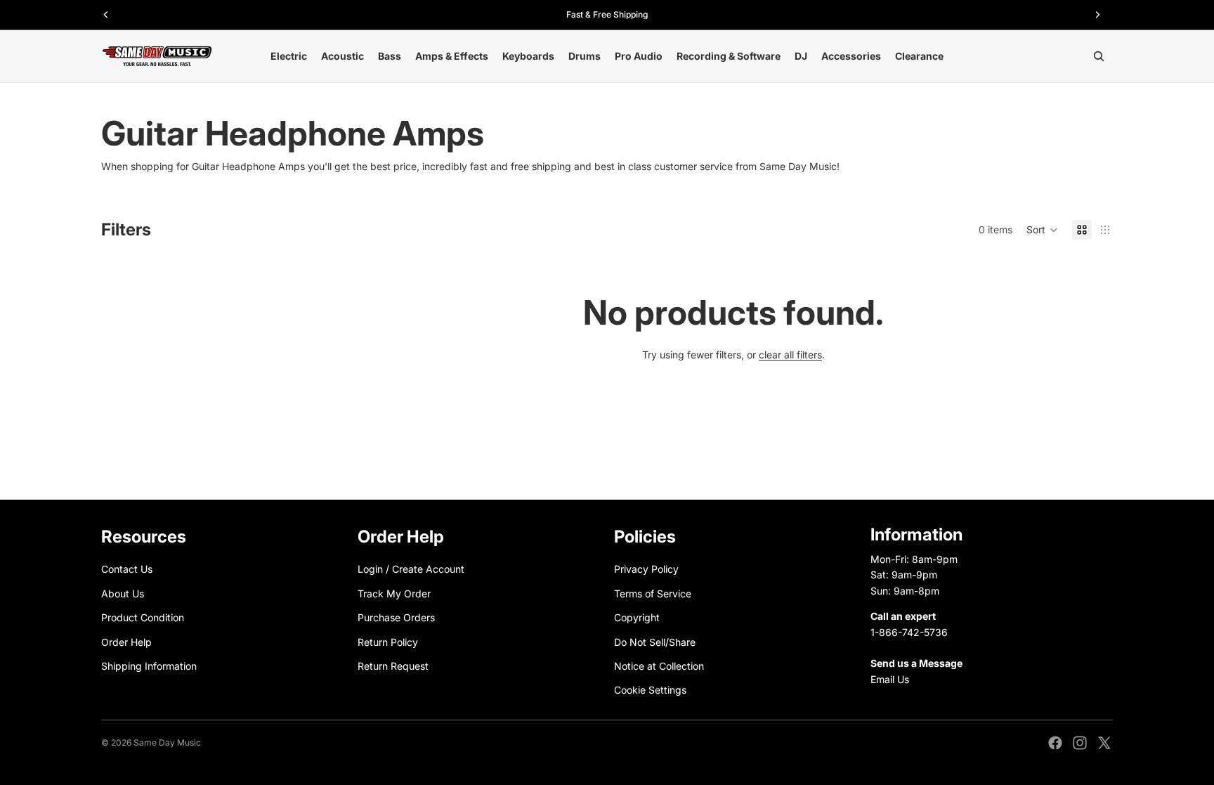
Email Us (889, 679)
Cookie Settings (650, 690)
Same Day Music (167, 742)
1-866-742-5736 (909, 632)
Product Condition (142, 617)
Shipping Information (149, 666)
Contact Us (126, 570)
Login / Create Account (411, 570)
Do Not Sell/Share (655, 642)
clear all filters (790, 355)
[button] (1042, 229)
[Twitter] (1104, 742)
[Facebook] (1055, 742)
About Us (122, 593)
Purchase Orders (396, 617)
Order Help (126, 642)
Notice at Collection (659, 666)
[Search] (1098, 56)
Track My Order (394, 593)
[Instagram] (1079, 742)
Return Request (393, 666)
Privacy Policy (646, 570)
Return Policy (388, 642)
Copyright (637, 617)
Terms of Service (652, 593)
